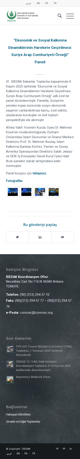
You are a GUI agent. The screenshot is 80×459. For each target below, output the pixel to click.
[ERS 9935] (26, 192)
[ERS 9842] (53, 192)
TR (54, 3)
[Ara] (57, 16)
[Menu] (68, 16)
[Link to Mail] (64, 448)
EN (38, 3)
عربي (28, 3)
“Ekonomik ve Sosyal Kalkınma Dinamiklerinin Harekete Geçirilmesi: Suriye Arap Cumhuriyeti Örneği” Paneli (40, 51)
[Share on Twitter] (17, 237)
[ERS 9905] (40, 192)
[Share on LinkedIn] (40, 237)
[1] (13, 192)
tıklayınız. (40, 173)
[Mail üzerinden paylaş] (63, 237)
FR (46, 3)
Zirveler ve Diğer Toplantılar (23, 421)
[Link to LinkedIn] (70, 448)
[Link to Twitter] (57, 448)
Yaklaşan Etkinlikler (18, 414)
